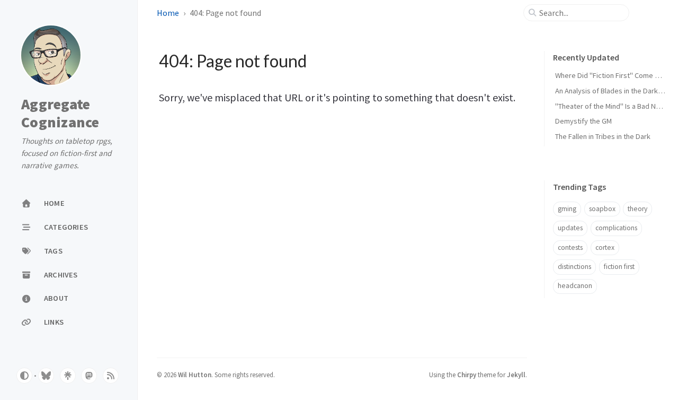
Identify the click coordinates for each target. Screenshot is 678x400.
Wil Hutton (194, 374)
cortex (604, 247)
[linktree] (67, 375)
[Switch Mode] (24, 375)
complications (616, 227)
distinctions (574, 266)
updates (570, 227)
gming (567, 208)
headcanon (575, 285)
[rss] (110, 375)
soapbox (602, 208)
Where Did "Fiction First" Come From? (614, 75)
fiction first (619, 266)
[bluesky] (46, 375)
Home (168, 12)
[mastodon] (89, 375)
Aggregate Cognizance (60, 113)
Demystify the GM (583, 121)
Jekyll (516, 374)
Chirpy (466, 374)
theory (637, 208)
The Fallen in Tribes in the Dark (602, 136)
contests (570, 247)
